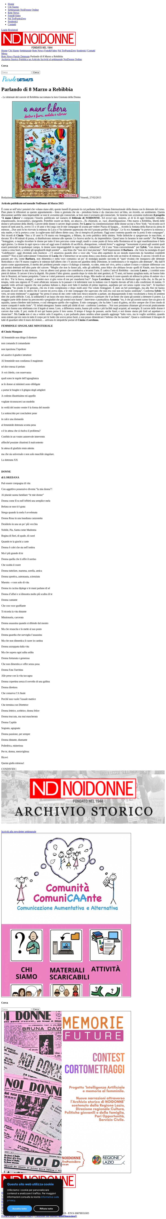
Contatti (12, 24)
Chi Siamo (13, 7)
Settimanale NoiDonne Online (23, 9)
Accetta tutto (19, 1208)
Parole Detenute (21, 56)
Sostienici (13, 21)
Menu (4, 53)
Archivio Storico (10, 59)
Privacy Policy (8, 1216)
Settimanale (26, 50)
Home (11, 4)
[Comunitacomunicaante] (66, 996)
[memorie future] (66, 1172)
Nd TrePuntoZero (17, 18)
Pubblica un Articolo (30, 59)
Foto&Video (14, 15)
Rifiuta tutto (46, 1208)
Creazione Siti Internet (56, 1216)
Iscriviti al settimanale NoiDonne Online (61, 59)
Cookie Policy (25, 1216)
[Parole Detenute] (17, 81)
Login (4, 30)
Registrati (13, 30)
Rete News (13, 12)
